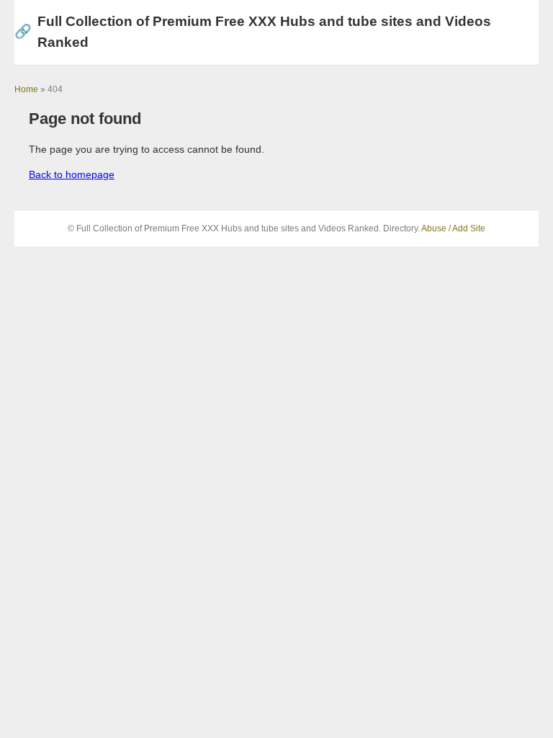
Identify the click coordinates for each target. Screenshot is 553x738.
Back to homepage (71, 174)
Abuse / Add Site (453, 228)
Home (26, 89)
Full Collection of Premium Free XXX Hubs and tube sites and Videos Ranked (252, 32)
